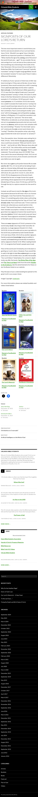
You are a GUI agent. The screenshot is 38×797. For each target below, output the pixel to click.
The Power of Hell (19, 515)
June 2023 (4, 639)
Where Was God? (6, 485)
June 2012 (4, 752)
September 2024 (6, 614)
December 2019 (6, 673)
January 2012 (5, 756)
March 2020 (4, 670)
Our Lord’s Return (7, 349)
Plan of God (4, 782)
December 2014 (6, 728)
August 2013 (5, 742)
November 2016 (6, 704)
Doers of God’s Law (7, 592)
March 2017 (4, 697)
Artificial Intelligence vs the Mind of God (13, 436)
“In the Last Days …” (7, 598)
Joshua (21, 406)
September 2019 (6, 677)
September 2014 (6, 732)
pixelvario (16, 278)
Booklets (3, 772)
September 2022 (6, 652)
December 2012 (6, 746)
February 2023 (5, 645)
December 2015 (6, 718)
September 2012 (6, 749)
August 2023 (5, 635)
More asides (5, 565)
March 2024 (4, 621)
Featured (10, 33)
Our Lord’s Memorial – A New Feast (12, 595)
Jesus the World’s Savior (9, 315)
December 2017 (6, 687)
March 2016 (4, 715)
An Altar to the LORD (7, 503)
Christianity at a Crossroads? (9, 429)
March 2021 (4, 659)
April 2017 (4, 694)
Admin (13, 43)
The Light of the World (26, 349)
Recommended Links (7, 559)
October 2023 (5, 628)
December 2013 (6, 739)
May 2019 (4, 680)
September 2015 (6, 721)
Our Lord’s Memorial (8, 382)
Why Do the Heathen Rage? (9, 588)
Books (3, 775)
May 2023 (4, 642)
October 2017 (5, 690)
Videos (8, 471)
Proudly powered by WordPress (9, 794)
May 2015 (4, 725)
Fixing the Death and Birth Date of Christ (13, 602)
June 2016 (4, 711)
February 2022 (5, 656)
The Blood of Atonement (26, 382)
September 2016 (6, 708)
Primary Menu (35, 7)
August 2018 (5, 683)
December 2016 (6, 701)
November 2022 (6, 649)
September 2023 (6, 632)
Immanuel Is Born (6, 413)
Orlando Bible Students (10, 7)
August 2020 (5, 663)
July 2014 (4, 735)
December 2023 (6, 625)
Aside (8, 531)
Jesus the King (5, 406)
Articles (3, 33)
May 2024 (4, 618)
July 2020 (4, 666)
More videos (6, 524)
